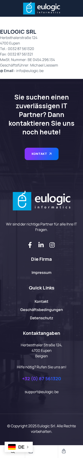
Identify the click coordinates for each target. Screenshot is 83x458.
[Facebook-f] (30, 245)
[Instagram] (52, 245)
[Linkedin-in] (41, 245)
